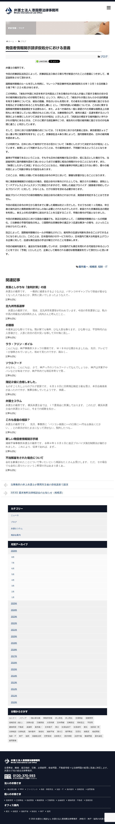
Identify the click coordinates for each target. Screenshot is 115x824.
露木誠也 (98, 736)
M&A (22, 789)
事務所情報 (47, 718)
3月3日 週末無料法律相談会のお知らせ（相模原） (37, 492)
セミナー (12, 718)
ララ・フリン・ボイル (19, 344)
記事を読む (11, 299)
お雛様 (10, 325)
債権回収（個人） (16, 722)
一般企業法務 (34, 718)
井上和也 (58, 718)
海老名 (41, 731)
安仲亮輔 (60, 722)
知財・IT (103, 267)
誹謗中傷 (78, 736)
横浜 (85, 727)
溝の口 (59, 731)
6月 (13, 568)
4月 (13, 580)
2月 (13, 592)
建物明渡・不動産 (16, 727)
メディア (23, 718)
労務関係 (40, 722)
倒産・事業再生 (47, 789)
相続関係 (95, 731)
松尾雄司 (77, 727)
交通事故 (79, 718)
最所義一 (83, 267)
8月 (13, 557)
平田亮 (90, 722)
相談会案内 (16, 535)
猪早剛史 (68, 731)
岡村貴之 (80, 722)
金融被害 (61, 800)
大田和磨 (50, 722)
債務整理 (89, 718)
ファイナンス (32, 789)
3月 (13, 586)
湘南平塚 (50, 731)
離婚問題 (88, 736)
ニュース (15, 515)
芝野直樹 (47, 736)
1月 (13, 597)
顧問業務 (12, 740)
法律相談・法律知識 (17, 731)
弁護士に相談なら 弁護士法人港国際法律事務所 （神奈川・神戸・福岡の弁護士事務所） (74, 819)
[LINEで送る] (42, 62)
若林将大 (57, 736)
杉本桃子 (48, 727)
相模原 (93, 267)
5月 (13, 574)
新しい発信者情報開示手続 (22, 439)
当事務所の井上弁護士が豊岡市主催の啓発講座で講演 (39, 484)
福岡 (27, 736)
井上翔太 (68, 718)
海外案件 (31, 731)
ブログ (104, 56)
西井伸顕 (68, 736)
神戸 (21, 736)
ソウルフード (14, 363)
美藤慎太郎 (36, 736)
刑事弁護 (30, 722)
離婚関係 (40, 800)
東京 (57, 727)
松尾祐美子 (66, 727)
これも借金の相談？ (18, 419)
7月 (13, 563)
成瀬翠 (29, 727)
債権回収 (80, 789)
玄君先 (78, 731)
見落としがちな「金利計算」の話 (26, 287)
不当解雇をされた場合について (24, 457)
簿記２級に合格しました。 (22, 382)
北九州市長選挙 (15, 306)
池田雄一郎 (94, 727)
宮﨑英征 (70, 722)
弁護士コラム (14, 401)
